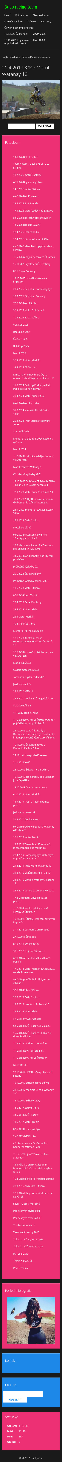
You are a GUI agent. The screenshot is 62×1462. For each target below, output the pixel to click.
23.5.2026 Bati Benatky (26, 203)
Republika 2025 (21, 332)
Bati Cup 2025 (21, 346)
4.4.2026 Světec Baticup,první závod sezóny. (33, 248)
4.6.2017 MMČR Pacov (25, 1115)
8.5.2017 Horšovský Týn (26, 1129)
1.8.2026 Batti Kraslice (25, 157)
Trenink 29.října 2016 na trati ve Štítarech (31, 1155)
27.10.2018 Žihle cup (24, 936)
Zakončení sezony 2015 (26, 1232)
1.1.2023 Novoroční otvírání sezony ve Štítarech (33, 653)
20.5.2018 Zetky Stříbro (26, 997)
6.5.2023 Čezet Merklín (25, 595)
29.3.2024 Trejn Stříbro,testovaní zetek (31, 422)
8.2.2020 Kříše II (22, 705)
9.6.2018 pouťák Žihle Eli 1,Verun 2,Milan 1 (31, 981)
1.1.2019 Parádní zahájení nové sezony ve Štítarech (30, 910)
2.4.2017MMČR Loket (25, 1136)
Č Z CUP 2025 (20, 339)
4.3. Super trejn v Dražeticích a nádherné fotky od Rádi (30, 1145)
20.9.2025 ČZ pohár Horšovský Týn (32, 289)
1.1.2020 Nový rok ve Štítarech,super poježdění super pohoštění (33, 721)
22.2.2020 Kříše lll (23, 691)
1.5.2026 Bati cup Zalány (26, 224)
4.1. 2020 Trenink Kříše (26, 712)
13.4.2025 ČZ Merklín (16, 34)
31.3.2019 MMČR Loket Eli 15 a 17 (31, 873)
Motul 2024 (19, 449)
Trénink (32, 21)
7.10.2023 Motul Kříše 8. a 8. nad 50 (33, 492)
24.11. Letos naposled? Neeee (30, 755)
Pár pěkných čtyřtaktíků (26, 1210)
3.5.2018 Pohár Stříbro (26, 990)
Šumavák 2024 (21, 431)
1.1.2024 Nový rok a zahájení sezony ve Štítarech (33, 458)
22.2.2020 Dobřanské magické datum (34, 698)
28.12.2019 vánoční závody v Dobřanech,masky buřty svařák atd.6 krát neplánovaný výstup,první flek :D (34, 734)
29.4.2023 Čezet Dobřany (27, 602)
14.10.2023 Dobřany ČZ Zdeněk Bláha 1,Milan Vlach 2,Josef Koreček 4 (34, 483)
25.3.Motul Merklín (23, 616)
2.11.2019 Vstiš (21, 762)
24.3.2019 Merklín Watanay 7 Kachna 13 (33, 881)
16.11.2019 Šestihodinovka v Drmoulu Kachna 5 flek (29, 746)
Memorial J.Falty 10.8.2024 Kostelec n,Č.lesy (33, 440)
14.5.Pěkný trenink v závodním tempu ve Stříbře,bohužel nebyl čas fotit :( (33, 1168)
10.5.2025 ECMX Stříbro (26, 317)
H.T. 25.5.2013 (21, 1253)
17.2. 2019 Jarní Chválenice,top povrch (30, 899)
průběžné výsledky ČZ (25, 566)
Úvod (7, 15)
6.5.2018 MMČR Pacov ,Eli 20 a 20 (31, 1025)
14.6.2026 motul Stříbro (26, 189)
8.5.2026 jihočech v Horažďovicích (32, 217)
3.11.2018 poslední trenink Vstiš (31, 929)
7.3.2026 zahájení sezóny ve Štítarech (34, 257)
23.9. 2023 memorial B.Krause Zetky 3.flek (33, 511)
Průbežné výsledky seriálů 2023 (30, 581)
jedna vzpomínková (24, 812)
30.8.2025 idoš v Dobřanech (29, 310)
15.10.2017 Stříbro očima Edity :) (31, 1082)
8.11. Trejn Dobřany (24, 271)
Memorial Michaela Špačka (28, 630)
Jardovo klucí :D (22, 684)
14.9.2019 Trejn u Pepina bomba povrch (31, 803)
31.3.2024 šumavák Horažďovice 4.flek (31, 411)
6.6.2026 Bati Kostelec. (25, 196)
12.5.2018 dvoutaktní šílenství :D (31, 1004)
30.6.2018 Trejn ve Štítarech (28, 951)
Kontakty (46, 21)
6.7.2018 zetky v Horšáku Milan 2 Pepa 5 (31, 959)
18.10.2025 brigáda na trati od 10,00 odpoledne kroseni (24, 41)
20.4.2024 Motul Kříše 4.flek (28, 396)
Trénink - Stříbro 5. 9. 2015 (28, 1246)
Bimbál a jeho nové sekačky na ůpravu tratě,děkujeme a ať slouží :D (33, 376)
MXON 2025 (39, 34)
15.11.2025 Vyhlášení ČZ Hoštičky (31, 264)
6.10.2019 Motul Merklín (26, 794)
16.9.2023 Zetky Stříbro (26, 520)
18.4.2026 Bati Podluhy (26, 232)
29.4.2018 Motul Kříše (25, 1011)
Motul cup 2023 (22, 663)
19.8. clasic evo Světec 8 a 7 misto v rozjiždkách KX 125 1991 (33, 547)
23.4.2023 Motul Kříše (25, 609)
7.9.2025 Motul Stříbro (25, 303)
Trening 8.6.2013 (22, 1261)
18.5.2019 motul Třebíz (26, 837)
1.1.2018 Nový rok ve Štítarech (30, 1058)
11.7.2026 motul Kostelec (27, 175)
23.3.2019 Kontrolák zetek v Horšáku (33, 890)
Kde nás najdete (13, 21)
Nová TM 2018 (21, 1065)
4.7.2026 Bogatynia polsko (28, 182)
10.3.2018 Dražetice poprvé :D (30, 1043)
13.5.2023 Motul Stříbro (26, 588)
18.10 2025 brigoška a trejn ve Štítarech (30, 280)
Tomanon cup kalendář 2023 (29, 677)
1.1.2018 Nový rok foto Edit (28, 1050)
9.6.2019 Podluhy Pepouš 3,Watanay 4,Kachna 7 (33, 828)
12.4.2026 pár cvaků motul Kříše (31, 239)
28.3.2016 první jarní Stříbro (29, 1186)
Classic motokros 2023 (26, 670)
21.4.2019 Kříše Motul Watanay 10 (32, 865)
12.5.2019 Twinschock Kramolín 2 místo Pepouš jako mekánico (32, 846)
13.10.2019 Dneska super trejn (30, 787)
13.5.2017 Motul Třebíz (26, 1122)
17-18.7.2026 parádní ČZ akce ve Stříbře (31, 166)
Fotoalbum (21, 15)
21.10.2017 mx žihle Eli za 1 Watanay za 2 (33, 1091)
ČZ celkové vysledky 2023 (27, 474)
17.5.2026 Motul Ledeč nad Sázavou (33, 210)
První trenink (20, 1268)
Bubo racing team (20, 7)
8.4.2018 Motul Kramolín (27, 1018)
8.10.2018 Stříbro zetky (26, 944)
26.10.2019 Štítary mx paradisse (31, 769)
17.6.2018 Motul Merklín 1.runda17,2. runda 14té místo (34, 970)
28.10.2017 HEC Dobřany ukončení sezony (32, 1073)
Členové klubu (41, 15)
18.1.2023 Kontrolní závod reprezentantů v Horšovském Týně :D (32, 641)
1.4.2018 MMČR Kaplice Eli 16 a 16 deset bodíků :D (32, 1034)
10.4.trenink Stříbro (24, 623)
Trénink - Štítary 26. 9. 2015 (28, 1239)
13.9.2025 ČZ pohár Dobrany (29, 296)
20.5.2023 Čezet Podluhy (27, 573)
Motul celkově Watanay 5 (27, 467)
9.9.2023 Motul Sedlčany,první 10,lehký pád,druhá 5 (30, 536)
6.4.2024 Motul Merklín (26, 403)
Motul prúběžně (22, 527)
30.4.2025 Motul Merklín (26, 360)
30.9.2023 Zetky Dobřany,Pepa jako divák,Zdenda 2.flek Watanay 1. (33, 500)
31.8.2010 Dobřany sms (26, 819)
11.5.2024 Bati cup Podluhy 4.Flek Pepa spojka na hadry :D (32, 387)
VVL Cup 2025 (21, 324)
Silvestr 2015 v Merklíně (26, 1203)
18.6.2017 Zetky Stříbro (26, 1107)
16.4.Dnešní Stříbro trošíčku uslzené (33, 1178)
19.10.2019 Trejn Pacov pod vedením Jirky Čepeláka (33, 778)
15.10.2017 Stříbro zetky (26, 1100)
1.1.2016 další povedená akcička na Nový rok (33, 1194)
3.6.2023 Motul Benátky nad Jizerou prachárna (33, 557)
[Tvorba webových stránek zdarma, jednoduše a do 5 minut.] (42, 1458)
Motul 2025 (19, 353)
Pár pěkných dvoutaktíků (27, 1218)
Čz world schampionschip (18, 27)
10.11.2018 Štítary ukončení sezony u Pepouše (34, 920)
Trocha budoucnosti (24, 1225)
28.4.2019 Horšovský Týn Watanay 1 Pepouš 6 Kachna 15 (33, 856)
